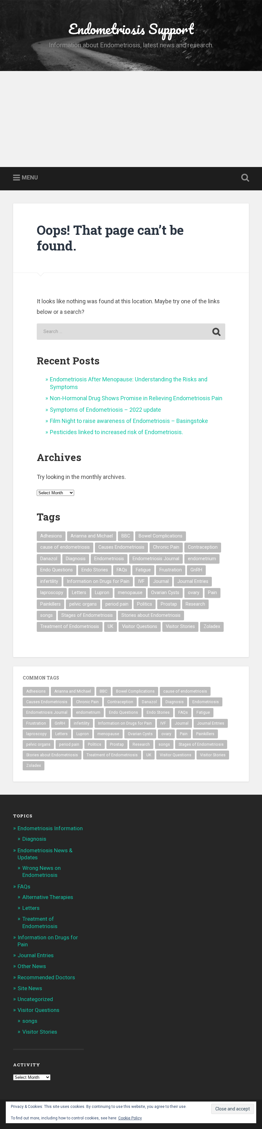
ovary (193, 592)
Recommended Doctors (46, 977)
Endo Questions (56, 570)
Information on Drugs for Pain (98, 581)
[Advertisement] (131, 119)
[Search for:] (131, 331)
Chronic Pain (166, 547)
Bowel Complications (160, 536)
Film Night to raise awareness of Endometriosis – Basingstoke (129, 420)
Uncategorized (35, 999)
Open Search (244, 178)
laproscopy (51, 592)
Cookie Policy (130, 1118)
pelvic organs (83, 604)
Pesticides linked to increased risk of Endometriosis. (116, 432)
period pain (116, 604)
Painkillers (50, 604)
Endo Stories (94, 570)
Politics (144, 604)
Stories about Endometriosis (151, 615)
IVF (141, 581)
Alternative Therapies (47, 897)
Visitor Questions (139, 626)
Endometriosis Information (50, 828)
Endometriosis (109, 558)
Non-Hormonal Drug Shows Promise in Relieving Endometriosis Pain (136, 398)
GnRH (196, 570)
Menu (30, 177)
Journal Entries (192, 581)
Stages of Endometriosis (87, 615)
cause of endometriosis (65, 547)
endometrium (202, 558)
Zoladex (212, 626)
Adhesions (51, 536)
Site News (30, 988)
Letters (79, 592)
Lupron (102, 592)
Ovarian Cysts (165, 592)
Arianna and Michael (92, 536)
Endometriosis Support (131, 28)
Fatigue (143, 570)
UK (110, 626)
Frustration (170, 570)
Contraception (203, 547)
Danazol (48, 558)
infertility (49, 581)
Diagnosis (76, 558)
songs (46, 615)
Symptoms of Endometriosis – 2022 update (105, 409)
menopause (130, 592)
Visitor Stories (180, 626)
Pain (212, 592)
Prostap (169, 604)
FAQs (122, 570)
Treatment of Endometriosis (69, 626)
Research (195, 604)
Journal (161, 581)
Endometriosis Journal (156, 558)
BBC (125, 536)
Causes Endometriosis (121, 547)
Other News (32, 966)
